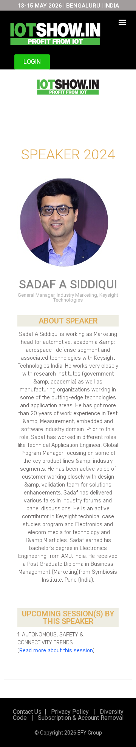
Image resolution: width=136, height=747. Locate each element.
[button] (122, 21)
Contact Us (27, 711)
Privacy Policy (69, 711)
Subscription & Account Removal (79, 717)
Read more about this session (56, 650)
